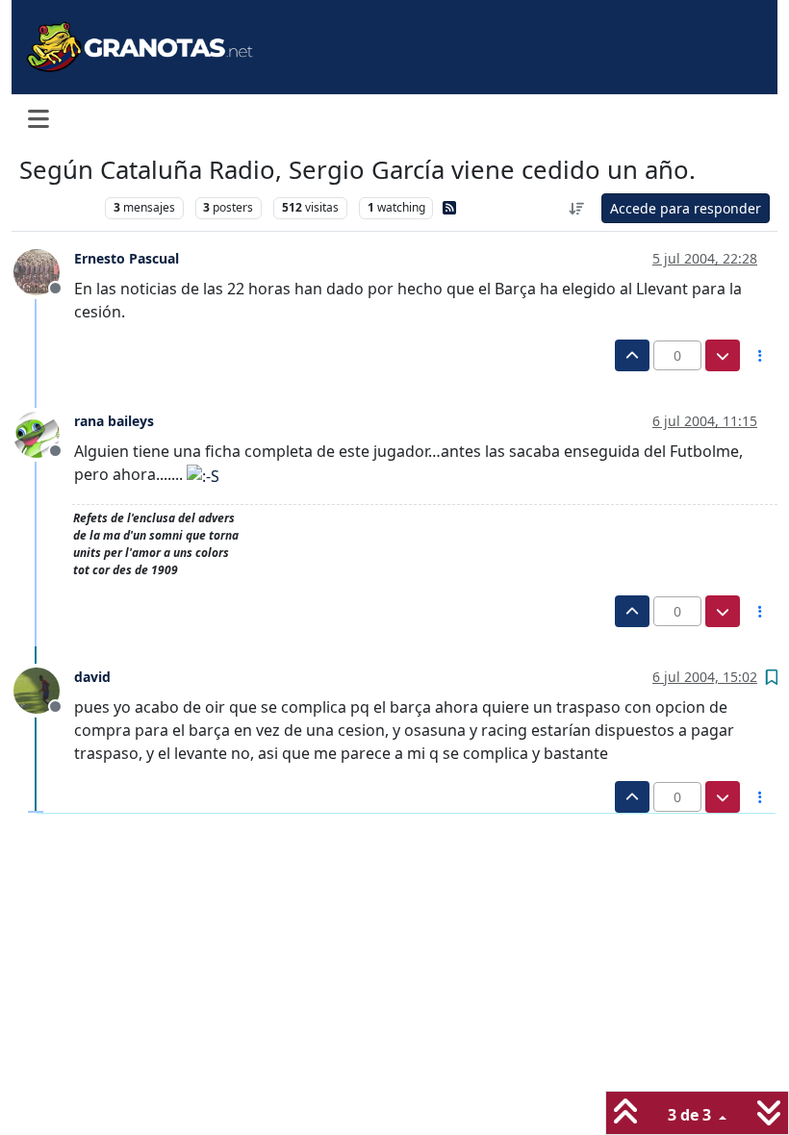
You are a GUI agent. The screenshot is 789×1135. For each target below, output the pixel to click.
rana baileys (114, 421)
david (92, 677)
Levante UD (57, 207)
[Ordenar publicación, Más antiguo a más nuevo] (577, 208)
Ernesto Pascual (126, 258)
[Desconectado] (43, 270)
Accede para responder (685, 208)
